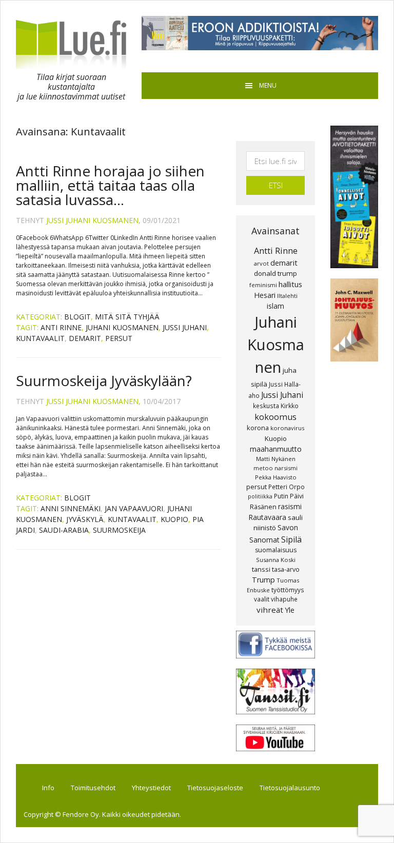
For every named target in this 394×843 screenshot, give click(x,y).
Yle (289, 610)
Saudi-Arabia (64, 530)
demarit (85, 338)
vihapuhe (284, 599)
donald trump (275, 273)
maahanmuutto (276, 449)
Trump (263, 580)
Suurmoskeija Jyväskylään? (104, 380)
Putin (281, 496)
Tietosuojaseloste (215, 787)
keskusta (266, 406)
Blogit (77, 317)
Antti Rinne (276, 250)
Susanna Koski (276, 560)
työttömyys (287, 590)
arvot (261, 263)
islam (275, 306)
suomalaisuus (276, 550)
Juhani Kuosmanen (122, 327)
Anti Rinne (61, 327)
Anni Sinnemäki (71, 508)
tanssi (261, 569)
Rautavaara (267, 517)
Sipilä (291, 539)
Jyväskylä (85, 519)
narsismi (286, 468)
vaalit (261, 599)
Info (48, 787)
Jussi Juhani (185, 327)
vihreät (270, 610)
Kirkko (290, 406)
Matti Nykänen (276, 459)
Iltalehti (287, 295)
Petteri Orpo (286, 487)
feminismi (263, 285)
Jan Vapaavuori (134, 508)
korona (258, 427)
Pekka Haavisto (276, 477)
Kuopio (174, 519)
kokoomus (275, 417)
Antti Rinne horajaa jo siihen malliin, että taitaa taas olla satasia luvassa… (110, 185)
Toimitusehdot (93, 787)
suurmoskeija (119, 530)
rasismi (290, 506)
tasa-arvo (286, 569)
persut (118, 338)
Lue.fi (71, 44)
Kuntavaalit (40, 338)
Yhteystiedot (151, 787)
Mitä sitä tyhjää (127, 317)
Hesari (264, 295)
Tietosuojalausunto (290, 787)
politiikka (260, 496)
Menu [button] (268, 85)
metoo (263, 468)
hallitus (290, 284)
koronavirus (287, 428)
